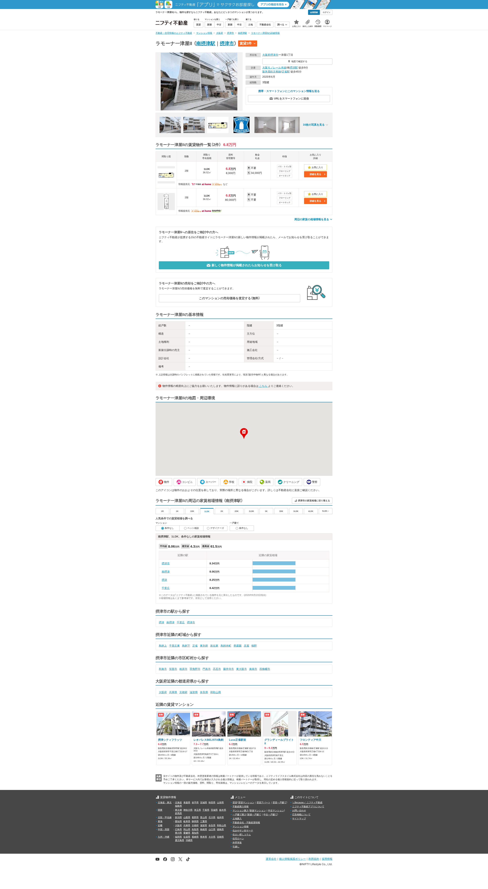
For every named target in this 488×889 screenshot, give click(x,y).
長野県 (195, 817)
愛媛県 (186, 833)
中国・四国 (163, 829)
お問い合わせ (299, 810)
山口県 (212, 829)
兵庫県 (173, 692)
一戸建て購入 (239, 814)
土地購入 (237, 818)
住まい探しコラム (242, 834)
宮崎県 (220, 837)
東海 (160, 821)
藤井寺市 (228, 668)
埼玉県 (197, 810)
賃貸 (235, 802)
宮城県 (203, 802)
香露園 (238, 645)
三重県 (203, 821)
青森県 (186, 802)
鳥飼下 (186, 645)
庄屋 (246, 645)
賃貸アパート (263, 802)
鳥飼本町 (226, 645)
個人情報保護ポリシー (292, 858)
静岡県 (195, 821)
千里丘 (166, 588)
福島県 (178, 806)
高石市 (217, 668)
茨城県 (214, 810)
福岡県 (178, 837)
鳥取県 (195, 829)
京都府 (183, 692)
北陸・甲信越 (165, 817)
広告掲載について (301, 814)
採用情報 (327, 858)
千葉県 (205, 810)
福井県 (220, 817)
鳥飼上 (163, 645)
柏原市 (183, 668)
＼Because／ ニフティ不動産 (307, 802)
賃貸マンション (246, 802)
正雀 (195, 645)
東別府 (204, 645)
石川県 (212, 817)
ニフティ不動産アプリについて (308, 806)
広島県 (178, 829)
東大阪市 (241, 668)
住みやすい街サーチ (243, 830)
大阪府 (266, 54)
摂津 (164, 579)
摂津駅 (294, 67)
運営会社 (271, 858)
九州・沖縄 (163, 837)
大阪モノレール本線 (274, 67)
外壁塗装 (237, 842)
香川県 (178, 833)
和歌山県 (215, 692)
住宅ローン (238, 838)
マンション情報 (241, 826)
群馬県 (178, 813)
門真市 (207, 668)
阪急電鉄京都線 (271, 71)
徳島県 (220, 829)
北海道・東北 (165, 802)
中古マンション (276, 810)
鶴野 (254, 645)
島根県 (203, 829)
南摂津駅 (205, 43)
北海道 (178, 802)
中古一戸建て (270, 814)
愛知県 (178, 821)
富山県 (203, 817)
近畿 (160, 825)
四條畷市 (264, 668)
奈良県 (204, 692)
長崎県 (195, 837)
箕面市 (173, 668)
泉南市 (253, 668)
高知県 (195, 833)
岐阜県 (186, 821)
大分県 (212, 837)
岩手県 (195, 802)
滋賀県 (194, 692)
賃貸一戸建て (279, 802)
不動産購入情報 (241, 806)
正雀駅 (286, 71)
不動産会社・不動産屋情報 (246, 822)
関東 (160, 810)
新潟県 (178, 817)
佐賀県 (186, 837)
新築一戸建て (254, 814)
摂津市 (227, 43)
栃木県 (222, 810)
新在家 (214, 645)
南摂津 (166, 571)
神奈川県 (188, 810)
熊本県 (203, 837)
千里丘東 (174, 645)
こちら (263, 385)
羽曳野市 (195, 668)
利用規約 (313, 858)
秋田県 (212, 802)
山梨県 (186, 817)
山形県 (220, 802)
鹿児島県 (179, 840)
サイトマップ (299, 818)
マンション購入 (241, 810)
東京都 (178, 810)
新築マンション (258, 810)
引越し (236, 846)
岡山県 (186, 829)
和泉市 (163, 668)
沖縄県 (189, 840)
